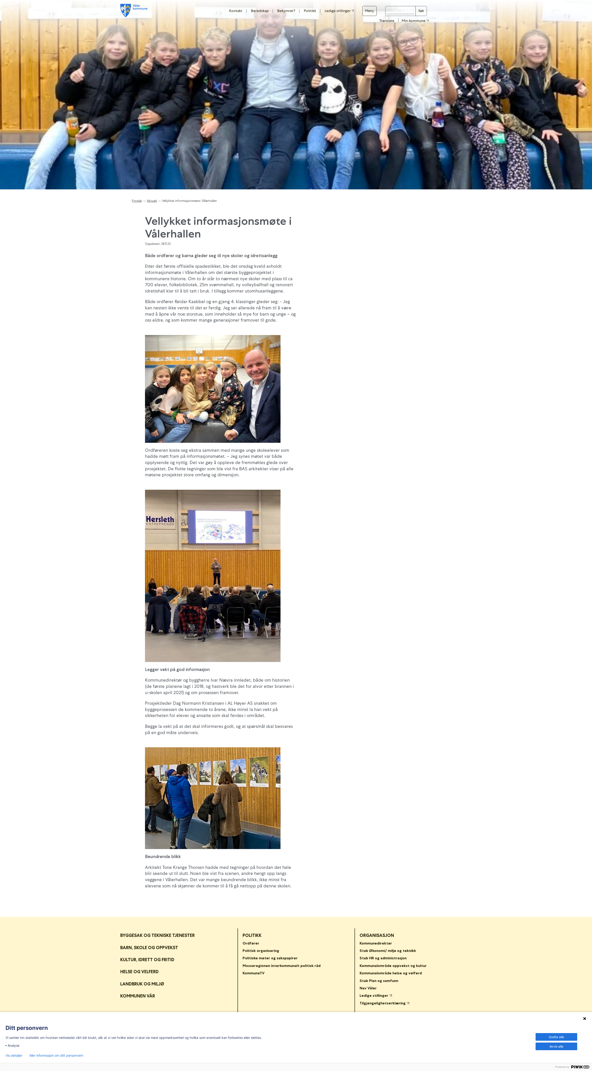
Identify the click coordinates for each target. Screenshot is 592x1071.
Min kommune (414, 21)
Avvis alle (556, 1046)
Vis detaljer (14, 1055)
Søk (421, 11)
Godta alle (556, 1037)
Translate (386, 20)
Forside (137, 201)
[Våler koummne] (134, 10)
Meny (369, 11)
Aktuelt (152, 201)
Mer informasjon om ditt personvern (56, 1055)
